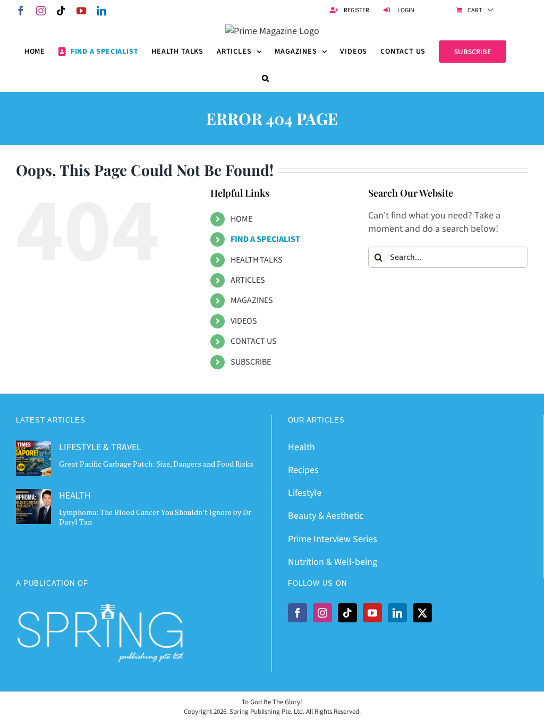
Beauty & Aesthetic (325, 515)
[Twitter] (422, 612)
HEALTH (75, 495)
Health (301, 447)
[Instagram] (322, 612)
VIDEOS (244, 321)
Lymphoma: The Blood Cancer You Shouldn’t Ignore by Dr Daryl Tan (155, 517)
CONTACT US (254, 341)
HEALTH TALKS (257, 260)
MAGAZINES (252, 300)
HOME (241, 219)
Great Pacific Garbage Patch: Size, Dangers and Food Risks (156, 464)
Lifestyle (304, 493)
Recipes (303, 470)
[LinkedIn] (397, 612)
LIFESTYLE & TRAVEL (100, 447)
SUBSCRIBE (251, 362)
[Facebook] (297, 612)
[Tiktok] (347, 612)
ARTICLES (248, 280)
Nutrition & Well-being (332, 562)
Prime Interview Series (332, 539)
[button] (265, 78)
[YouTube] (372, 612)
